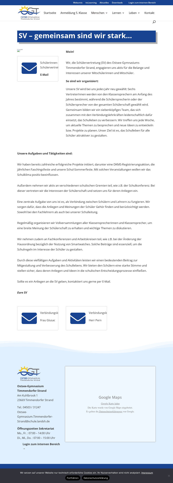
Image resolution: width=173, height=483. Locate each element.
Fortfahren (73, 478)
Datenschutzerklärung (96, 478)
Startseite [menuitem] (50, 13)
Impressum (147, 472)
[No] (168, 475)
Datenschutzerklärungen (110, 411)
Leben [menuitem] (133, 13)
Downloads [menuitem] (117, 3)
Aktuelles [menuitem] (104, 3)
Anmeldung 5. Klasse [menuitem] (73, 13)
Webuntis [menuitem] (77, 3)
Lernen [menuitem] (116, 13)
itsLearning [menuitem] (91, 3)
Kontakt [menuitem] (149, 13)
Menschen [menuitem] (97, 13)
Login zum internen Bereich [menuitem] (141, 3)
